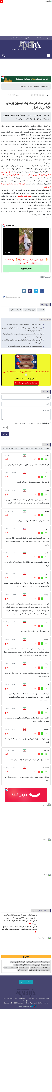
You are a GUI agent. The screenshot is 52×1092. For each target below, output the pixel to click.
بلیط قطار (33, 967)
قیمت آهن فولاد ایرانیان (22, 964)
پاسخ (6, 459)
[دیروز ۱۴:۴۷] (44, 918)
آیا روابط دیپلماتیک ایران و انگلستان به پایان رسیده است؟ (24, 324)
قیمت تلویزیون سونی (17, 962)
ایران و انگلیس (30, 309)
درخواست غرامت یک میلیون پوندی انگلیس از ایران (28, 105)
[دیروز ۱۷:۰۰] (44, 929)
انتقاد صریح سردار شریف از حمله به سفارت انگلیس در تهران (24, 346)
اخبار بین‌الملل (33, 86)
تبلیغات (16, 38)
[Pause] (5, 252)
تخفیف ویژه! (26, 268)
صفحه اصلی (44, 86)
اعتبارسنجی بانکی (43, 967)
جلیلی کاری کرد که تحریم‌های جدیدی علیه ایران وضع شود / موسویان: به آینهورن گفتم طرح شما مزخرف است (19, 928)
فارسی (48, 38)
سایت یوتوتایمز (24, 967)
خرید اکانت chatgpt (10, 967)
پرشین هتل (35, 964)
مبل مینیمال (44, 964)
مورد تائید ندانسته (24, 196)
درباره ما (21, 38)
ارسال (5, 433)
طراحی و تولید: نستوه (24, 1006)
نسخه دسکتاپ (26, 982)
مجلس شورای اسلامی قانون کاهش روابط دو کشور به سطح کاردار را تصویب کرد (26, 173)
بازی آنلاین (29, 962)
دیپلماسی (22, 86)
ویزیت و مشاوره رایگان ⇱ (26, 383)
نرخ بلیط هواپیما (34, 970)
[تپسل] (2, 77)
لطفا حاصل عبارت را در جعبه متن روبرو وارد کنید (33, 423)
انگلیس (41, 309)
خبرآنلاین (26, 46)
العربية (44, 38)
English (39, 38)
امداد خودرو (45, 970)
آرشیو (13, 38)
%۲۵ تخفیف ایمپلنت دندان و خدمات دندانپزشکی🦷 (26, 373)
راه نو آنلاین (38, 962)
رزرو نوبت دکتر (22, 970)
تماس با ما (26, 38)
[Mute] (9, 252)
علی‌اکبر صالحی (16, 309)
